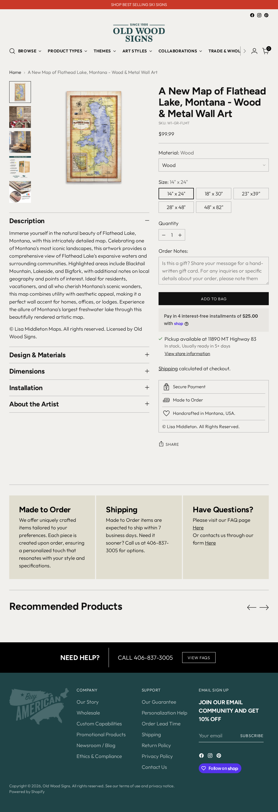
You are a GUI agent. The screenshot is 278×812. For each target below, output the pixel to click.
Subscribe (252, 735)
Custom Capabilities (99, 723)
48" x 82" (213, 207)
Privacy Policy (157, 756)
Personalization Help (164, 712)
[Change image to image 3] (20, 142)
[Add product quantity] (180, 234)
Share (172, 444)
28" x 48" (176, 207)
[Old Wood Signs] (139, 32)
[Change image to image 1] (20, 92)
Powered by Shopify (27, 791)
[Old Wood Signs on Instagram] (259, 15)
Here (198, 527)
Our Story (88, 702)
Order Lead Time (161, 723)
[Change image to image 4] (20, 167)
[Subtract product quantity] (164, 234)
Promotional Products (101, 734)
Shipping (168, 368)
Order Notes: (173, 251)
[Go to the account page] (254, 51)
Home (15, 72)
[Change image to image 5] (20, 192)
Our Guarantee (159, 702)
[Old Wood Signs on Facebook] (252, 15)
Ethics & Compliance (99, 756)
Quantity (169, 223)
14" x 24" (176, 193)
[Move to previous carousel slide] (251, 607)
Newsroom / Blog (96, 745)
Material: (176, 152)
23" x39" (251, 193)
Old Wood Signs (56, 785)
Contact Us (154, 767)
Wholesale (88, 712)
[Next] (245, 51)
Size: (173, 182)
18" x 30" (214, 193)
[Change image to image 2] (20, 117)
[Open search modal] (12, 51)
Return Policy (156, 745)
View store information (187, 353)
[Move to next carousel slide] (264, 607)
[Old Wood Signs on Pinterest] (266, 15)
